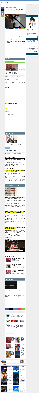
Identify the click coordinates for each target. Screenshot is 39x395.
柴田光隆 (15, 7)
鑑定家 (6, 7)
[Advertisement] (15, 51)
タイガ (12, 314)
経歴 (9, 7)
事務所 (11, 7)
